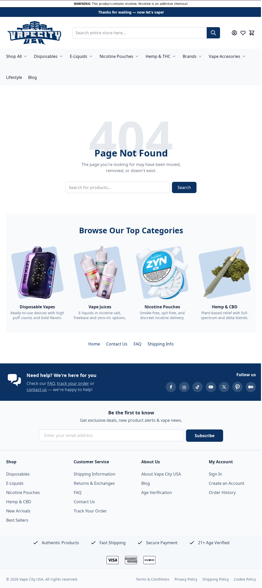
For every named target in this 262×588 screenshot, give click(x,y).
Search (184, 187)
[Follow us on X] (224, 387)
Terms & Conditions (152, 579)
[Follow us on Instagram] (184, 387)
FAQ (137, 344)
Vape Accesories (224, 56)
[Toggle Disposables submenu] (61, 56)
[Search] (213, 32)
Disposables (46, 56)
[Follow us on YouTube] (211, 387)
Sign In (215, 474)
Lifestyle (14, 77)
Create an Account (226, 483)
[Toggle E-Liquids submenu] (90, 56)
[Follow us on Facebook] (171, 387)
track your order (73, 383)
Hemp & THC (158, 56)
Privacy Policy (185, 579)
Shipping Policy (215, 579)
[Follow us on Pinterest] (237, 387)
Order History (222, 492)
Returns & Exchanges (94, 483)
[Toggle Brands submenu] (200, 56)
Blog (32, 77)
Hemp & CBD (18, 502)
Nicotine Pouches (116, 56)
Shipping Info (161, 344)
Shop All (14, 56)
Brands (189, 56)
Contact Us (116, 344)
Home (94, 344)
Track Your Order (90, 511)
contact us (37, 389)
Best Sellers (17, 520)
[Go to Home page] (34, 32)
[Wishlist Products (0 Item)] (243, 33)
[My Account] (234, 33)
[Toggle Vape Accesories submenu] (243, 56)
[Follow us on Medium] (251, 387)
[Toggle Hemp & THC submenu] (174, 56)
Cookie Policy (245, 579)
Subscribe (204, 435)
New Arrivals (18, 511)
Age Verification (156, 492)
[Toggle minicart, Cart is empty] (252, 33)
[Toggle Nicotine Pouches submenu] (136, 56)
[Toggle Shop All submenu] (25, 56)
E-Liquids (78, 56)
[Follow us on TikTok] (197, 387)
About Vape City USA (161, 474)
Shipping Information (94, 474)
